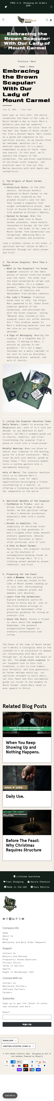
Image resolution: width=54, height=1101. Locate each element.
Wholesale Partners (14, 986)
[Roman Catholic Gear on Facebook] (7, 919)
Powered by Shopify (33, 1056)
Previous (23, 61)
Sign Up (27, 1024)
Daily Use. (15, 796)
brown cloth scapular (32, 660)
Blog (5, 939)
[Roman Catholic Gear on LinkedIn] (13, 919)
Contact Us (9, 953)
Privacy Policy (12, 962)
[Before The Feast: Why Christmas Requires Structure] (27, 822)
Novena (20, 577)
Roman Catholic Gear (20, 1054)
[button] (10, 1095)
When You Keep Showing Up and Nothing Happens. (23, 747)
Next (33, 61)
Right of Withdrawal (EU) (18, 972)
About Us (8, 936)
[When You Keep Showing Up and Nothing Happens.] (27, 724)
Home (22, 67)
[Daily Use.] (27, 778)
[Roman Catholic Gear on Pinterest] (16, 919)
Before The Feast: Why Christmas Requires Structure (23, 845)
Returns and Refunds (15, 956)
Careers (7, 992)
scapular (37, 622)
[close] (51, 6)
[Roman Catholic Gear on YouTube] (23, 919)
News (31, 67)
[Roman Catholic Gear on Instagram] (10, 919)
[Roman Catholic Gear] (27, 20)
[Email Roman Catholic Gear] (4, 919)
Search (6, 969)
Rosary (6, 427)
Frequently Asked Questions (20, 959)
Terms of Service (13, 965)
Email (6, 1012)
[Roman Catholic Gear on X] (19, 919)
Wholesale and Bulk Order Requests (24, 942)
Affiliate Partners (14, 989)
